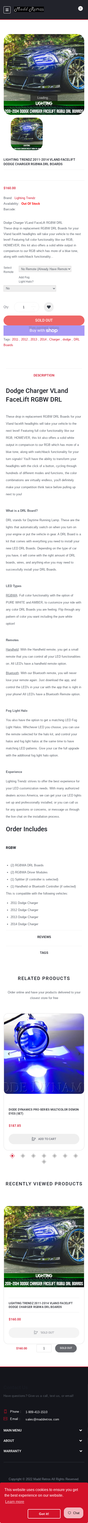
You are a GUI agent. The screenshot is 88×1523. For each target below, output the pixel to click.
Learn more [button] (14, 1502)
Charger (54, 339)
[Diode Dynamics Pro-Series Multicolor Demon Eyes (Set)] (44, 1054)
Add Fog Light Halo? (26, 279)
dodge (67, 339)
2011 (15, 339)
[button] (8, 1053)
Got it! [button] (44, 1514)
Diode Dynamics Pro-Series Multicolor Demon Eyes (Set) (44, 1111)
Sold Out (44, 320)
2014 (43, 339)
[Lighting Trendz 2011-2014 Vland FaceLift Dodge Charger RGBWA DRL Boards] (27, 134)
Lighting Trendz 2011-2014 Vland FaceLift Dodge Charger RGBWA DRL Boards (41, 1305)
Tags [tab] (44, 953)
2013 (34, 339)
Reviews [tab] (44, 937)
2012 (24, 339)
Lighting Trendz (25, 198)
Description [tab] (44, 375)
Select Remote (9, 269)
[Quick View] (9, 1037)
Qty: (6, 307)
